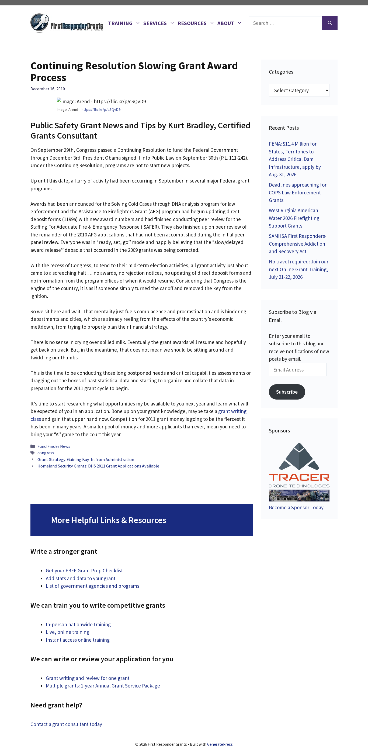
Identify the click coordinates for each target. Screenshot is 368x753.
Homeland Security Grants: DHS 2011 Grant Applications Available (98, 466)
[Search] (330, 23)
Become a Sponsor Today (296, 507)
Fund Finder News (53, 446)
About (225, 23)
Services (155, 23)
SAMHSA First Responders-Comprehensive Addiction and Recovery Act (298, 244)
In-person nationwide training (78, 624)
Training (120, 23)
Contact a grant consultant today (66, 724)
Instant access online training (78, 640)
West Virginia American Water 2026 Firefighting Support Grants (294, 218)
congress (45, 452)
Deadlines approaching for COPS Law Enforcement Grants (298, 192)
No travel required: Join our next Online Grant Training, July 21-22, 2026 (298, 269)
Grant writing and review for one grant (88, 678)
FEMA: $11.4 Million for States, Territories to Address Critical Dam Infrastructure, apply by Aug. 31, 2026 (295, 159)
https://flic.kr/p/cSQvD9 (101, 109)
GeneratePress (220, 744)
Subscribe (287, 391)
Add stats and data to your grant (81, 578)
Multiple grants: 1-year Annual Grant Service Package (103, 685)
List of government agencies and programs (92, 586)
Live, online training (67, 632)
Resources (192, 23)
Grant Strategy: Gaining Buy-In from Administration (85, 459)
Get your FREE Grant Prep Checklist (84, 570)
